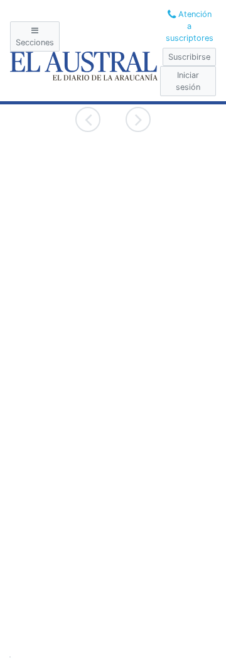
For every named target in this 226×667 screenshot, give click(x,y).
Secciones (35, 42)
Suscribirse (189, 57)
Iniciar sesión (188, 81)
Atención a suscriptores (189, 26)
